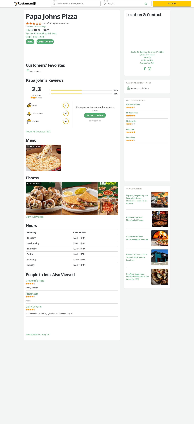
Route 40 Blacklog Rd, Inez (41, 33)
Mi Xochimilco (132, 113)
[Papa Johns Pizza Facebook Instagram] (149, 68)
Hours (29, 30)
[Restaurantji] (25, 3)
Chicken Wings (40, 26)
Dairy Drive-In (34, 306)
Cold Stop (130, 129)
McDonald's (131, 121)
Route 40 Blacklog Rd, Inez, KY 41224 (147, 52)
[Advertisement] (72, 51)
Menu (30, 41)
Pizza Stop (32, 293)
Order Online (45, 41)
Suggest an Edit (147, 63)
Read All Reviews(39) (38, 131)
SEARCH (172, 3)
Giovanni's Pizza (35, 280)
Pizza (30, 26)
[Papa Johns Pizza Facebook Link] (144, 68)
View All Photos (35, 216)
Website (147, 57)
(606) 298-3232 (35, 37)
